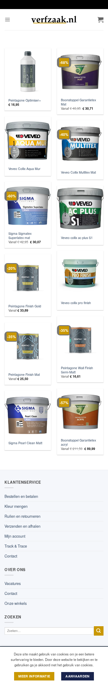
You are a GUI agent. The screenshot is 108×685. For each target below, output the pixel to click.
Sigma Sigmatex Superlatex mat (20, 235)
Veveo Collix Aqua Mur (24, 169)
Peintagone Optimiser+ (24, 100)
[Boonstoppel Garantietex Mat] (80, 71)
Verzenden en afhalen (22, 526)
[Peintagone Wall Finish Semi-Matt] (80, 339)
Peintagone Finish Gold (24, 306)
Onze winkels (15, 603)
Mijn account (14, 536)
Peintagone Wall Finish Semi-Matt (77, 370)
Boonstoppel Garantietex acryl (78, 442)
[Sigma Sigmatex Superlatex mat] (27, 205)
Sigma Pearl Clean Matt (25, 443)
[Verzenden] (99, 631)
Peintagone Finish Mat (24, 374)
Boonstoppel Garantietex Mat (78, 102)
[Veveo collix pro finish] (80, 274)
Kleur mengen (16, 506)
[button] (7, 19)
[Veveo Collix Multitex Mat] (80, 143)
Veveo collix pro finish (76, 303)
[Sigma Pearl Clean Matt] (27, 414)
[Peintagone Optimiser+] (27, 71)
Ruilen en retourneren (22, 516)
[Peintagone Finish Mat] (27, 345)
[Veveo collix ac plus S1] (80, 209)
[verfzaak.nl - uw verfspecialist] (54, 19)
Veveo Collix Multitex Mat (78, 172)
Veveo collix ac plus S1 (77, 238)
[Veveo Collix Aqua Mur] (27, 140)
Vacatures (12, 583)
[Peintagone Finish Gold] (27, 277)
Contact (10, 556)
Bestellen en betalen (21, 496)
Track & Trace (15, 546)
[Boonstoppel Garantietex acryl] (80, 411)
